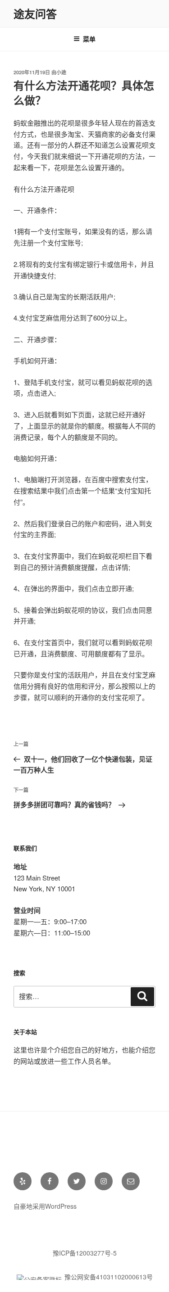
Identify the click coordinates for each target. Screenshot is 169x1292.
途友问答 (35, 13)
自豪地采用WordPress (45, 1206)
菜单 (89, 38)
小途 (61, 72)
